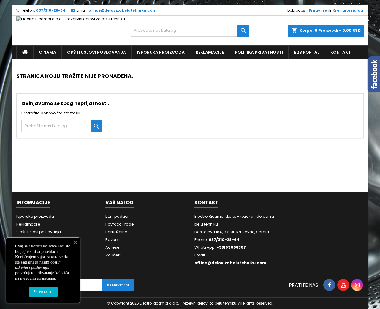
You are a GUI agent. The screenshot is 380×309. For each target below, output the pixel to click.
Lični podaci (116, 216)
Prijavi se (318, 10)
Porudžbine (116, 232)
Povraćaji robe (119, 224)
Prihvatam (43, 291)
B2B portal (306, 52)
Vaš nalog (119, 202)
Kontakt (340, 52)
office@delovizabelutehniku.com (122, 10)
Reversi (112, 239)
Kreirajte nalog (347, 10)
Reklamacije (210, 52)
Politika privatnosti (259, 52)
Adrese (112, 247)
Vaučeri (113, 255)
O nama (47, 52)
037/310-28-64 (50, 10)
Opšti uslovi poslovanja (96, 52)
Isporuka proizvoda (161, 52)
